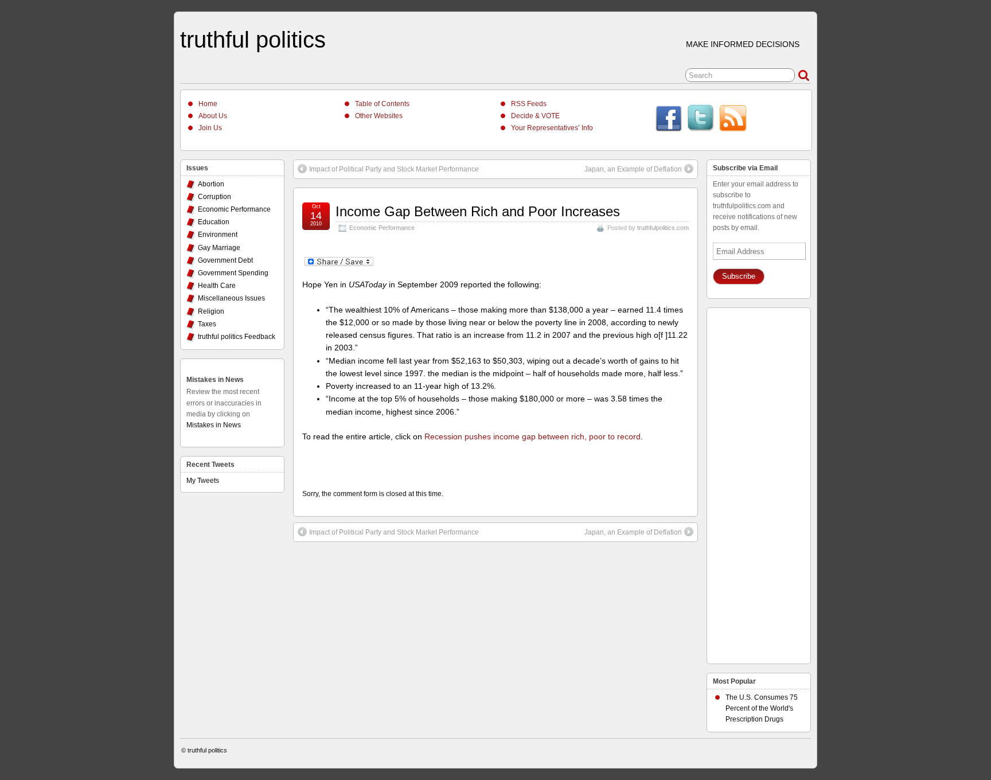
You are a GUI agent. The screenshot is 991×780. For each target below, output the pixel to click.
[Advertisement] (759, 483)
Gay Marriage (219, 248)
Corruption (214, 197)
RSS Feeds (529, 104)
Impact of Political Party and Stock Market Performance (394, 169)
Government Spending (233, 273)
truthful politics (253, 39)
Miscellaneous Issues (231, 298)
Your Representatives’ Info (552, 128)
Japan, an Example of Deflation (633, 169)
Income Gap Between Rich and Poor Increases (477, 211)
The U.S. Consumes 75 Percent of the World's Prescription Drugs (761, 708)
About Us (212, 116)
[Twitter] (701, 120)
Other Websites (379, 116)
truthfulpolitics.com (663, 227)
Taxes (207, 324)
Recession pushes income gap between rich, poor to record (532, 436)
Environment (217, 235)
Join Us (210, 128)
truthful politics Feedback (236, 337)
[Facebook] (668, 120)
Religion (211, 311)
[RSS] (733, 120)
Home (207, 104)
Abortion (211, 184)
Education (213, 222)
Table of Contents (382, 104)
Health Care (217, 286)
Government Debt (225, 260)
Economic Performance (382, 227)
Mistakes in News (215, 380)
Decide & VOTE (535, 116)
